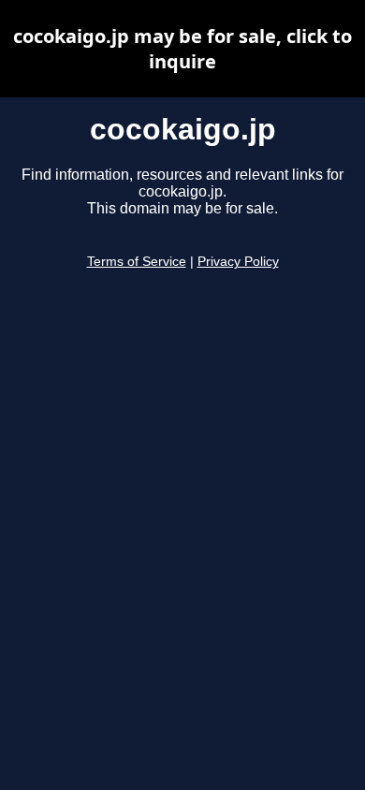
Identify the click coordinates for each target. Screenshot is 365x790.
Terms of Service (136, 262)
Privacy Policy (238, 262)
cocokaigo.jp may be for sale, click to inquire (182, 48)
